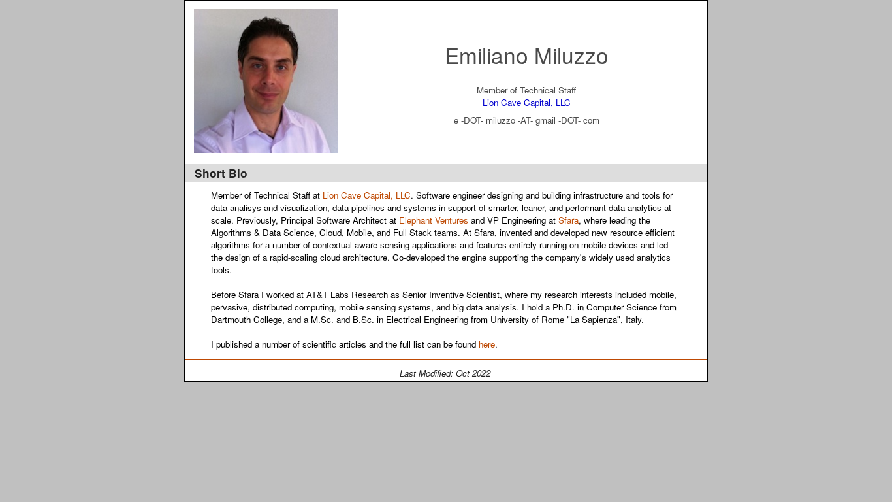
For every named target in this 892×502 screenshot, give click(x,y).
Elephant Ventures (433, 220)
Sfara (568, 220)
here (487, 344)
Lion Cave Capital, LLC (527, 102)
